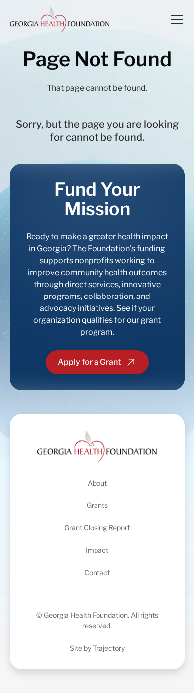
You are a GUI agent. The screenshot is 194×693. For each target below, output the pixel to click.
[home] (59, 19)
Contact (97, 572)
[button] (175, 19)
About (97, 483)
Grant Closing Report (97, 527)
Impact (97, 550)
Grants (97, 505)
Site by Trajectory (97, 648)
